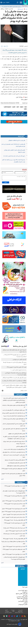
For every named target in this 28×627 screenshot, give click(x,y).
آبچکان (25, 603)
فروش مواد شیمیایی (22, 596)
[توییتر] (16, 616)
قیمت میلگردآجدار (22, 601)
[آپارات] (9, 616)
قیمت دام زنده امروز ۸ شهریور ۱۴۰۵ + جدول (15, 530)
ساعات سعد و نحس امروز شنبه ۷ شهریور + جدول (14, 514)
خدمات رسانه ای (8, 612)
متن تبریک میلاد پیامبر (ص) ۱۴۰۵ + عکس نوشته (14, 528)
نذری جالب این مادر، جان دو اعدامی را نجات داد (14, 156)
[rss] (24, 616)
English (7, 2)
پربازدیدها (19, 482)
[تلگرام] (11, 616)
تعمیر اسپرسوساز (22, 604)
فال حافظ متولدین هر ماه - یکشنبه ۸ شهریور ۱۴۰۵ (14, 538)
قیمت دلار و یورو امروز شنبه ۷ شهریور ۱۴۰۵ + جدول (13, 508)
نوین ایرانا (24, 587)
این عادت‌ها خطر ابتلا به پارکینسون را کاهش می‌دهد (13, 413)
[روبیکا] (3, 616)
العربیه (3, 2)
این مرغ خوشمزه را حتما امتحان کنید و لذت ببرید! (14, 416)
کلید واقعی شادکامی (20, 446)
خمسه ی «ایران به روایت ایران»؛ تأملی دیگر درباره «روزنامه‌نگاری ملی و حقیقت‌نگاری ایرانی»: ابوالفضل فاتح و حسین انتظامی (14, 400)
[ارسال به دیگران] (7, 46)
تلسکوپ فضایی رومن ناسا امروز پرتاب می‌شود (15, 460)
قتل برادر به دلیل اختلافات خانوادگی (17, 140)
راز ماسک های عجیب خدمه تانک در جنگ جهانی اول (14, 452)
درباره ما (13, 610)
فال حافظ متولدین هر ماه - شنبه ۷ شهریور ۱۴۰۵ (14, 520)
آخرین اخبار (19, 394)
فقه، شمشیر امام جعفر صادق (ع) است (16, 463)
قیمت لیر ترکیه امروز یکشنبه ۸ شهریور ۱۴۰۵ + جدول (13, 511)
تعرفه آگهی (20, 611)
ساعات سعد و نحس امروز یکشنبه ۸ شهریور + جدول (13, 517)
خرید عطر (25, 600)
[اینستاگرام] (14, 616)
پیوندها (7, 611)
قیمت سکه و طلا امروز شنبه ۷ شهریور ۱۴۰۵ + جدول (13, 500)
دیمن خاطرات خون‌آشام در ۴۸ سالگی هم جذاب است (14, 410)
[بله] (6, 616)
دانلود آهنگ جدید (22, 590)
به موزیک (24, 592)
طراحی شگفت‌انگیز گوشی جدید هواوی (16, 433)
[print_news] (2, 46)
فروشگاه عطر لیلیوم (22, 598)
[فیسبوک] (19, 616)
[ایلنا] (25, 2)
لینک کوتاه (24, 103)
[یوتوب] (22, 616)
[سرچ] (17, 2)
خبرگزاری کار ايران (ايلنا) (15, 619)
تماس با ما (20, 610)
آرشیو (2, 479)
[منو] (21, 2)
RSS (13, 611)
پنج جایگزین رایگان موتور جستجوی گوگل (16, 465)
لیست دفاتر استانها (19, 612)
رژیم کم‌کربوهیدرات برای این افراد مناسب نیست (14, 449)
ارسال (5, 182)
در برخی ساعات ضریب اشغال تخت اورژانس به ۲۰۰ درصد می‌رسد (11, 6)
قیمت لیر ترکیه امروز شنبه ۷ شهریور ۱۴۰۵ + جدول (14, 546)
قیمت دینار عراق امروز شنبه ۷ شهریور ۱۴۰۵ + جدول (13, 554)
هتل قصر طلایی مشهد (21, 593)
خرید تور (25, 595)
